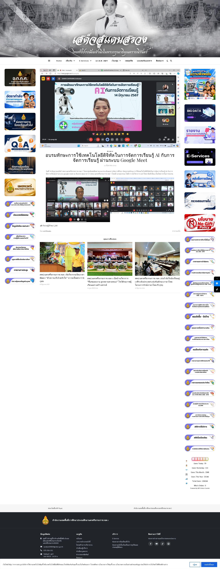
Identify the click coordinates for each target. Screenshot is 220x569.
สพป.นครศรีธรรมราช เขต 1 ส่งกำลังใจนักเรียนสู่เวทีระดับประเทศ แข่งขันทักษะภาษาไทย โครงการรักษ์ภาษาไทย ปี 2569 (157, 281)
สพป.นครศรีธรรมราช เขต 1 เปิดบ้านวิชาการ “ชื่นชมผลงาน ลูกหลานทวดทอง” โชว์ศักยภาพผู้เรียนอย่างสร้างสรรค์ (109, 281)
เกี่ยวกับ (69, 61)
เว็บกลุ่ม (115, 61)
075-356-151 (48, 550)
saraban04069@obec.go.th (53, 547)
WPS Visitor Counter (204, 488)
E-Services (84, 61)
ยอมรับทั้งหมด (209, 565)
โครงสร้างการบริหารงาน (84, 545)
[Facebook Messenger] (217, 283)
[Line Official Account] (168, 543)
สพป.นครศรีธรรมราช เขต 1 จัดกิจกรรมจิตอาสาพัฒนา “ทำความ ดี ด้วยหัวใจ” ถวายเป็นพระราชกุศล (62, 278)
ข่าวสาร (110, 151)
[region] (110, 564)
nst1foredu (47, 231)
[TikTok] (217, 289)
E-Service (115, 538)
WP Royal (59, 508)
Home (59, 61)
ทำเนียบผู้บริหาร (82, 548)
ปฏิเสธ (195, 565)
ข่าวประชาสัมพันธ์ (82, 554)
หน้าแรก (79, 538)
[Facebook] (150, 543)
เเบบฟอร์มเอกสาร (144, 61)
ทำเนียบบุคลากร (81, 551)
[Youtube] (156, 543)
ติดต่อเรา (160, 61)
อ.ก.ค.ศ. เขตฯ (102, 61)
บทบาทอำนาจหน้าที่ (83, 542)
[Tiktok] (162, 543)
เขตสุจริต (129, 61)
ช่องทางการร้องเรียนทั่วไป (121, 542)
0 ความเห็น (176, 231)
